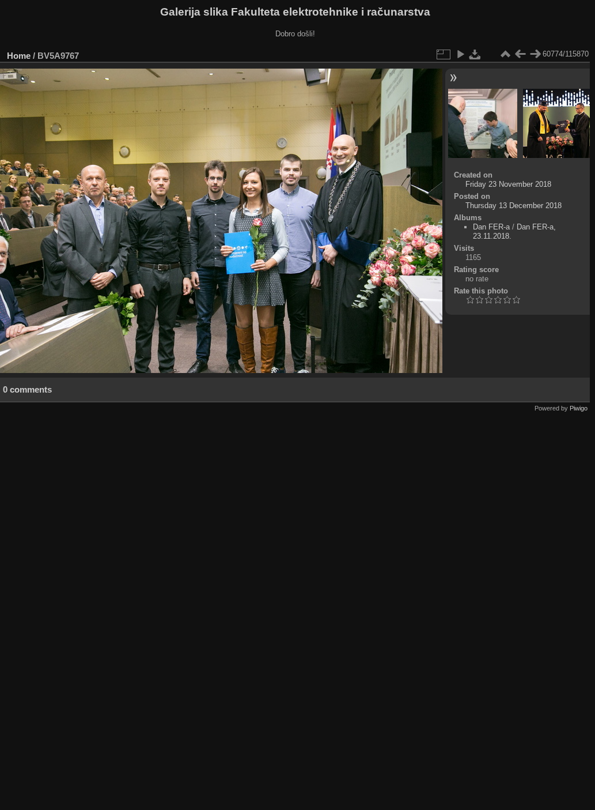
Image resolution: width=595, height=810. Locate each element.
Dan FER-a (491, 227)
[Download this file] (475, 54)
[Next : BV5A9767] (535, 54)
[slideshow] (460, 54)
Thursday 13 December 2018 (513, 205)
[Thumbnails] (505, 54)
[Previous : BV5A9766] (520, 54)
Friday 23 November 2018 (508, 184)
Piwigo (579, 408)
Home (19, 56)
